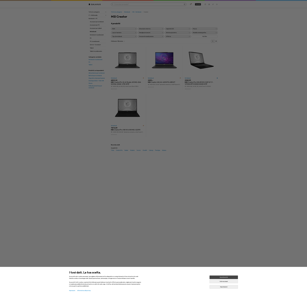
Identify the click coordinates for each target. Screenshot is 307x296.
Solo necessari (224, 281)
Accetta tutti (224, 277)
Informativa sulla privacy (84, 290)
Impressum (72, 290)
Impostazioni (223, 287)
